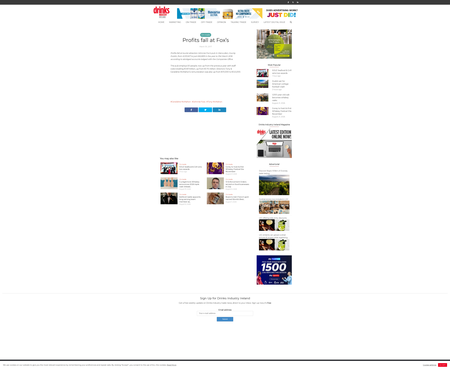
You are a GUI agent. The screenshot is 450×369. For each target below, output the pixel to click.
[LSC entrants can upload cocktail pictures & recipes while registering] (274, 245)
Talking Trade (238, 22)
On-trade (191, 22)
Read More (171, 365)
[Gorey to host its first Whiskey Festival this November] (264, 111)
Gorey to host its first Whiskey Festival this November (235, 169)
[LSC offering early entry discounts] (274, 225)
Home (161, 22)
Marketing (175, 22)
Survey (255, 22)
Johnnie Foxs (199, 102)
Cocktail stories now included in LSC (273, 199)
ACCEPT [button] (442, 365)
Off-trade (206, 22)
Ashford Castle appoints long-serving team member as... (190, 199)
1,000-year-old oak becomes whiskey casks (280, 97)
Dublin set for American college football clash (280, 84)
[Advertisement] (205, 132)
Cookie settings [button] (429, 365)
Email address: (225, 310)
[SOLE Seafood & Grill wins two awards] (264, 73)
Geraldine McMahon (181, 102)
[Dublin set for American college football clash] (264, 84)
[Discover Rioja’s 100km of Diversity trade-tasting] (274, 185)
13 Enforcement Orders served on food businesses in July (237, 184)
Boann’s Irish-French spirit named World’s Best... (237, 198)
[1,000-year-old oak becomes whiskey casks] (264, 97)
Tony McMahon (215, 102)
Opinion (221, 22)
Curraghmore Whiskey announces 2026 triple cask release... (189, 184)
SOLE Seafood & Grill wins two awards (282, 71)
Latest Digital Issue (274, 22)
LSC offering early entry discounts (273, 218)
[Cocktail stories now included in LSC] (274, 207)
